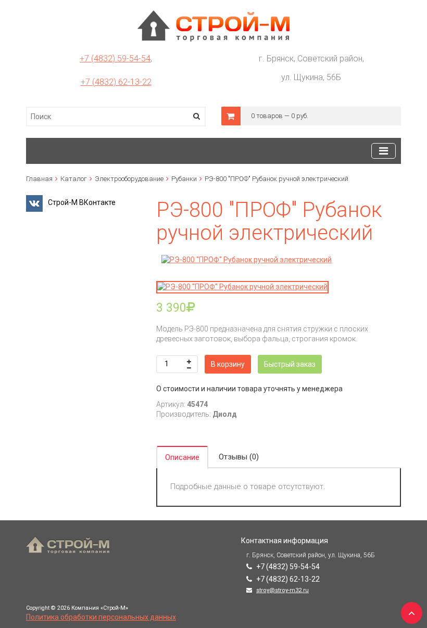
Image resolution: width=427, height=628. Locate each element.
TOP (409, 610)
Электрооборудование (129, 179)
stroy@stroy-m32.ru (282, 590)
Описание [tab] (182, 457)
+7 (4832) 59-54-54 (115, 58)
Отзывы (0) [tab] (239, 457)
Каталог (73, 179)
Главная (39, 179)
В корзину (228, 364)
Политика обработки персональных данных (101, 617)
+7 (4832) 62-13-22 (116, 82)
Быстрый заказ (290, 364)
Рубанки (184, 179)
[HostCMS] (213, 15)
